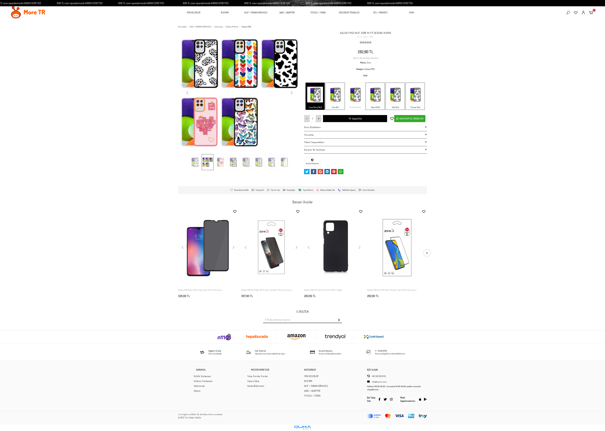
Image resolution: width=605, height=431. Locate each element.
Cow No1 (335, 107)
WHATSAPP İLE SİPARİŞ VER (411, 118)
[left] (178, 252)
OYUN (411, 12)
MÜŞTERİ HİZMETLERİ (260, 369)
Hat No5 (395, 107)
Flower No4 (415, 107)
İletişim (197, 390)
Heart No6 (375, 107)
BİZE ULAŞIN (372, 369)
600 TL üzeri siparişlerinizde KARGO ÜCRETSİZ (80, 3)
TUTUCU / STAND (318, 12)
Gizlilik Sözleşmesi (202, 376)
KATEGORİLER (310, 369)
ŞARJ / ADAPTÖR (287, 12)
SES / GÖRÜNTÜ (380, 12)
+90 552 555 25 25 (378, 376)
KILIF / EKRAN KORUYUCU (255, 12)
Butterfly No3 (355, 107)
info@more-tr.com (379, 381)
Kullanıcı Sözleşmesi (203, 381)
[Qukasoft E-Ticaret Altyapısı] (302, 428)
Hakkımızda (199, 386)
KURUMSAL (201, 369)
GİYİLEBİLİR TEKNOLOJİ (349, 12)
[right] (427, 252)
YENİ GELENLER (193, 12)
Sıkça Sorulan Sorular (257, 376)
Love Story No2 (315, 107)
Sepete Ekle (357, 118)
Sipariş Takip (253, 381)
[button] (591, 12)
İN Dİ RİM (225, 12)
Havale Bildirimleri (255, 386)
